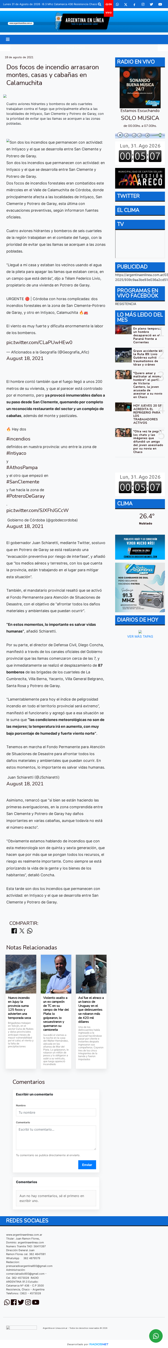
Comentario (23, 1122)
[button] (99, 4)
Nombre (21, 1105)
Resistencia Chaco (71, 47)
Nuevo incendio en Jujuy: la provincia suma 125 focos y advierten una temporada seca (19, 1008)
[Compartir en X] (22, 931)
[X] (125, 4)
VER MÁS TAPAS (140, 636)
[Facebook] (134, 4)
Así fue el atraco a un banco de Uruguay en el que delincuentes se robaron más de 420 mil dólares (91, 1010)
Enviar (87, 1165)
